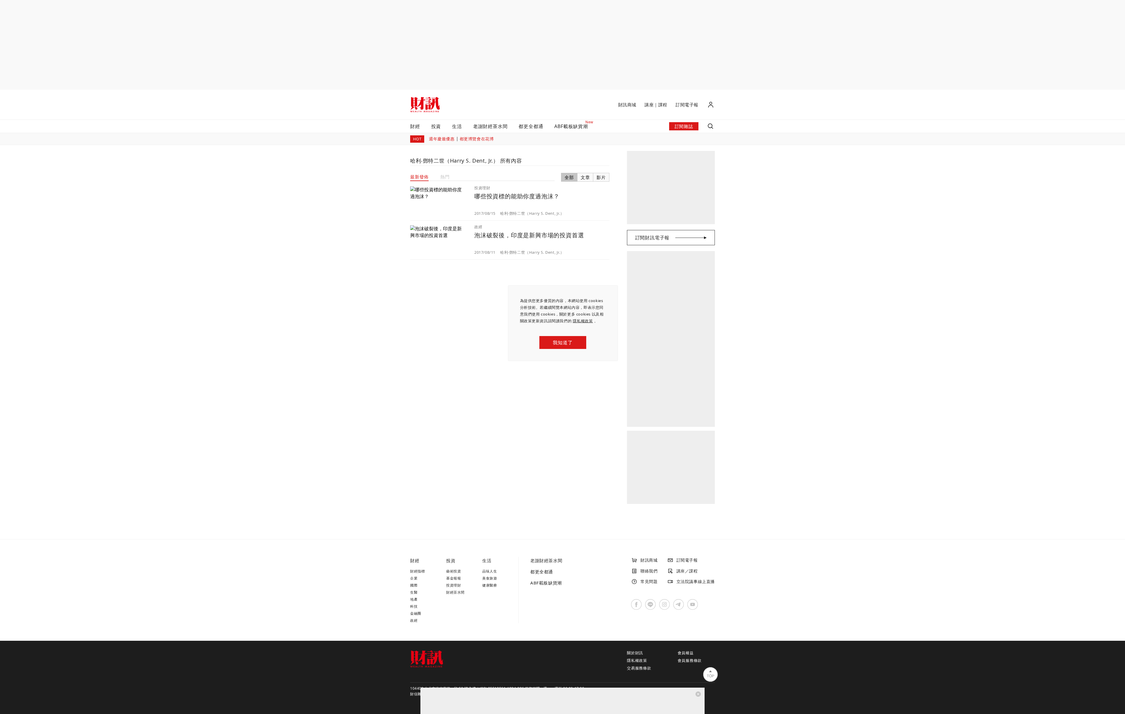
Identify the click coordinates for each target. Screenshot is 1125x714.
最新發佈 (419, 177)
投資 (436, 126)
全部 (569, 177)
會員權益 (686, 652)
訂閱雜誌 (684, 126)
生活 (457, 126)
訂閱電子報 (687, 105)
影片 (601, 177)
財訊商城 (627, 105)
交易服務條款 (639, 668)
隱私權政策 (583, 320)
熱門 (445, 177)
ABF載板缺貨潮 (546, 583)
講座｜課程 (656, 105)
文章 (585, 177)
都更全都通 (531, 126)
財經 (415, 126)
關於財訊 (635, 652)
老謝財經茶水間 (490, 126)
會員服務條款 (690, 660)
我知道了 (562, 342)
